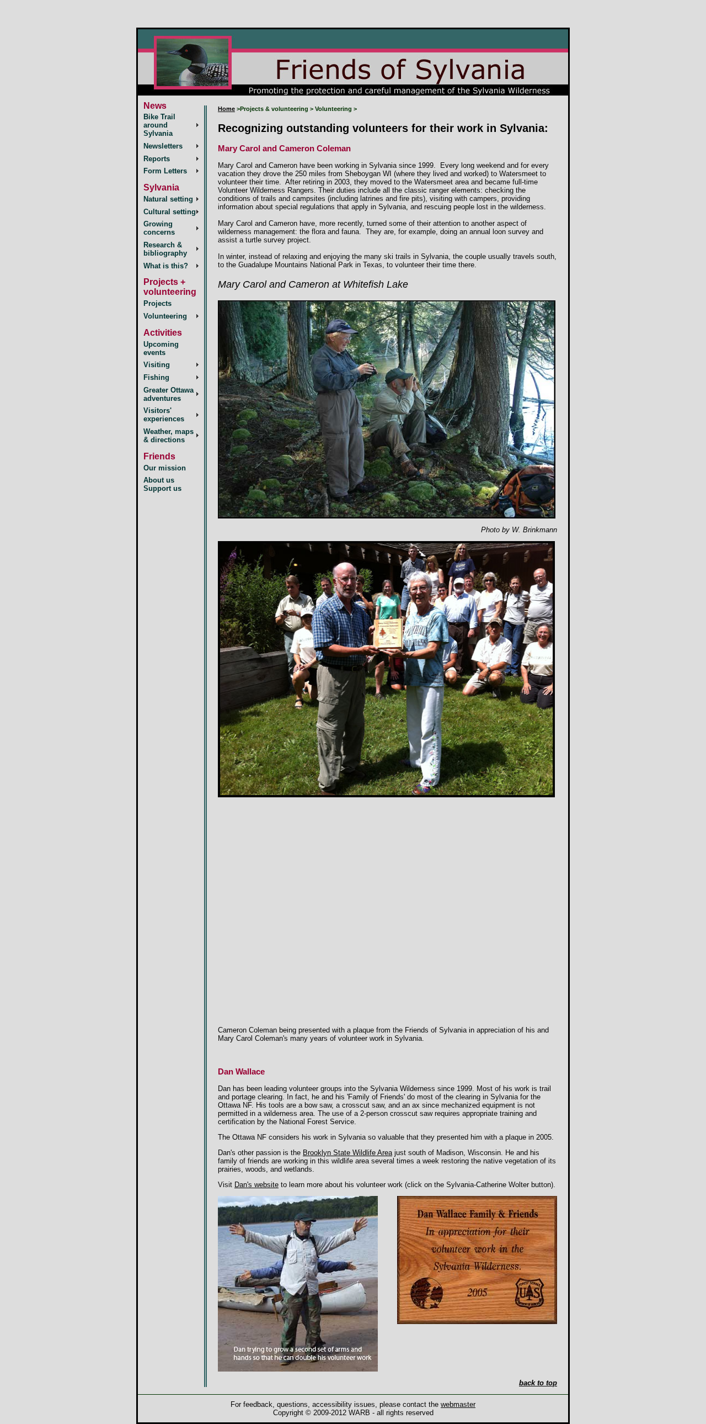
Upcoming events (161, 348)
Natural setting (168, 199)
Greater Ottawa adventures (168, 394)
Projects (157, 303)
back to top (538, 1383)
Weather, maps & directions (168, 435)
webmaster (458, 1404)
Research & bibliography (165, 249)
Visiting (156, 365)
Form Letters (165, 171)
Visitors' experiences (163, 414)
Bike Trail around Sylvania (159, 125)
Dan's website (256, 1185)
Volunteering (165, 316)
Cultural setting (169, 212)
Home (226, 108)
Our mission (164, 468)
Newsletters (163, 146)
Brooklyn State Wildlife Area (347, 1152)
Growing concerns (159, 228)
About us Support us (162, 484)
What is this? (165, 266)
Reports (156, 159)
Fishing (156, 377)
